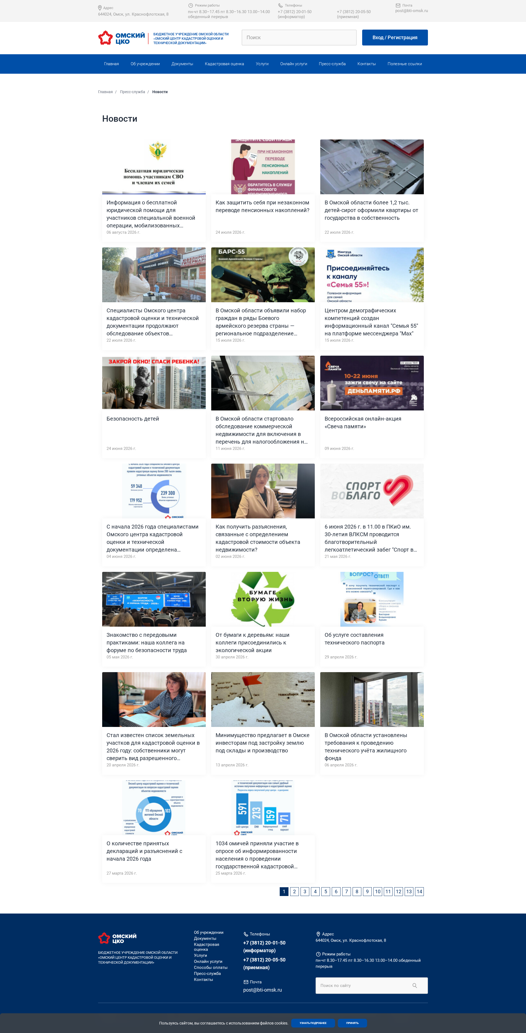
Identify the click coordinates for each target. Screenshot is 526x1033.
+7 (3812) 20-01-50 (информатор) (294, 14)
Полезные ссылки (405, 63)
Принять (352, 1023)
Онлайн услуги (293, 63)
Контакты (367, 63)
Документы (182, 63)
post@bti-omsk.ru (411, 10)
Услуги (262, 63)
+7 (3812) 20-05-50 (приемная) (354, 14)
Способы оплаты (211, 967)
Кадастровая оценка (224, 63)
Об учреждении (145, 63)
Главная (111, 63)
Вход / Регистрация (395, 37)
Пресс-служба (332, 63)
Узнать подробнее (313, 1023)
